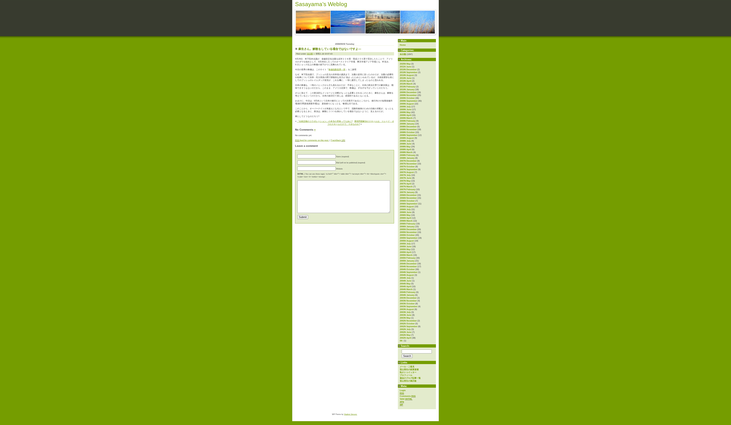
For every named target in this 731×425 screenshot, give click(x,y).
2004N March (406, 289)
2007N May (405, 181)
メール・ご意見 (407, 366)
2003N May (405, 318)
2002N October (407, 323)
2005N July (405, 243)
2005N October (407, 235)
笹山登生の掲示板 (408, 381)
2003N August (407, 309)
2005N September (408, 238)
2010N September (408, 72)
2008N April (405, 149)
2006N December (408, 195)
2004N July (405, 278)
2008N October (407, 132)
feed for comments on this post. (312, 140)
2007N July (405, 175)
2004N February (407, 292)
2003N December (408, 298)
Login (403, 390)
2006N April (405, 218)
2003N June (405, 315)
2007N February (407, 189)
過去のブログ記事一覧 (410, 378)
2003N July (405, 312)
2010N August (407, 75)
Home (403, 45)
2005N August (407, 241)
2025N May (405, 64)
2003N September (408, 306)
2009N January (407, 124)
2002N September (408, 326)
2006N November (408, 198)
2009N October (407, 98)
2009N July (405, 106)
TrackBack (338, 140)
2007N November (408, 164)
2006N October (407, 201)
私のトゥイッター (408, 372)
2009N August (407, 104)
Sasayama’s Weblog (321, 4)
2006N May (405, 215)
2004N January (407, 295)
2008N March (406, 152)
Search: (405, 345)
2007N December (408, 161)
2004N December (408, 263)
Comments (408, 396)
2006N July (405, 209)
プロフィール (406, 375)
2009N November (408, 95)
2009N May (405, 112)
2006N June (405, 212)
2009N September (408, 101)
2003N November (408, 301)
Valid (406, 399)
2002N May (405, 335)
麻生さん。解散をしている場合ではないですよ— (329, 48)
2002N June (405, 332)
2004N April (405, 286)
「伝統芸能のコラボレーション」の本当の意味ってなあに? (325, 121)
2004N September (408, 272)
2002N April (405, 338)
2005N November (408, 232)
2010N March (406, 84)
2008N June (405, 144)
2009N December (408, 92)
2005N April (405, 252)
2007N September (408, 169)
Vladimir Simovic (350, 414)
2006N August (407, 206)
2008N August (407, 138)
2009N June (405, 109)
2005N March (406, 255)
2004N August (407, 275)
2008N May (405, 146)
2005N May (405, 249)
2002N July (405, 329)
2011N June (405, 66)
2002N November (408, 321)
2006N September (408, 204)
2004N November (408, 266)
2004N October (407, 269)
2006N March (406, 221)
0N (401, 341)
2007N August (407, 172)
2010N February (407, 86)
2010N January (407, 89)
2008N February (407, 155)
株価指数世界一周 (337, 69)
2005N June (405, 246)
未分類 (403, 54)
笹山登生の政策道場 (409, 369)
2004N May (405, 283)
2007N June (405, 178)
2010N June (405, 78)
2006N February (407, 223)
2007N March (406, 186)
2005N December (408, 229)
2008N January (407, 158)
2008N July (405, 141)
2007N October (407, 166)
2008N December (408, 126)
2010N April (405, 81)
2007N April (405, 184)
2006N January (407, 226)
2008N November (408, 129)
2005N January (407, 261)
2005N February (407, 258)
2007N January (407, 192)
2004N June (405, 281)
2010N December (408, 69)
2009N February (407, 121)
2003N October (407, 303)
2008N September (408, 135)
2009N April (405, 115)
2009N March (406, 118)
